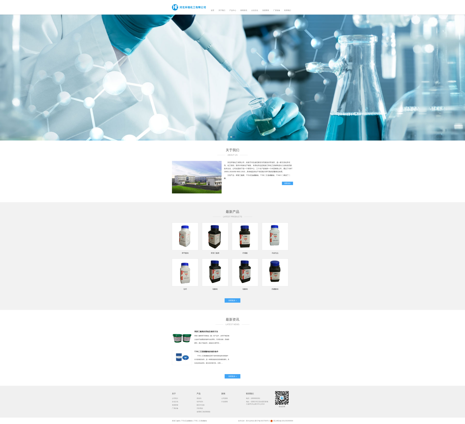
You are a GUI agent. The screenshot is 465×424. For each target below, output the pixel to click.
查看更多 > (232, 300)
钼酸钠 (245, 289)
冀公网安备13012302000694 (283, 421)
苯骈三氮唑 (215, 253)
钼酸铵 (215, 289)
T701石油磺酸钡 (187, 421)
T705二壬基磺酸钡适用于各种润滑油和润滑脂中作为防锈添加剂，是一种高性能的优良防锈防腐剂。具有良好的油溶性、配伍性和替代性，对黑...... (211, 359)
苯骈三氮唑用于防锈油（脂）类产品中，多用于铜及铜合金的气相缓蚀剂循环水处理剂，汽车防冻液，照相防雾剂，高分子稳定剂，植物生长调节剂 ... (211, 339)
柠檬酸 (245, 253)
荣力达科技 (250, 421)
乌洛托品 (275, 253)
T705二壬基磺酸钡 (200, 421)
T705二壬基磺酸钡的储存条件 (206, 351)
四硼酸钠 (275, 289)
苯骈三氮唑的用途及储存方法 (206, 331)
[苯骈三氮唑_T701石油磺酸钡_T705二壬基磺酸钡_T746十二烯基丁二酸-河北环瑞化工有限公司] (189, 7)
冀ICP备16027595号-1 (262, 421)
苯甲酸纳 (185, 253)
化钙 (185, 289)
